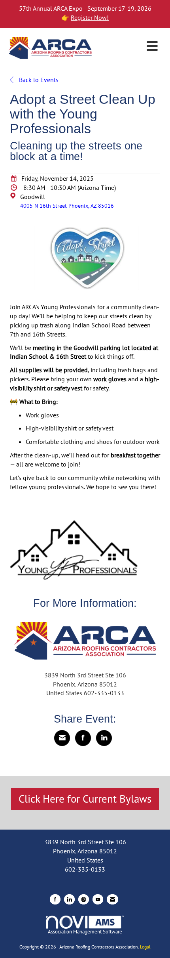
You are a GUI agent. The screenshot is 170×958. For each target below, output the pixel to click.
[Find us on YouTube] (98, 899)
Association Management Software (85, 931)
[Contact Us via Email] (112, 899)
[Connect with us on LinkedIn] (69, 899)
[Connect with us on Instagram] (83, 899)
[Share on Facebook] (83, 738)
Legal (145, 947)
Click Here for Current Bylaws (85, 799)
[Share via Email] (62, 738)
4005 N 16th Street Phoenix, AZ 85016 (67, 205)
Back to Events (38, 80)
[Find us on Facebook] (55, 899)
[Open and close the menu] (128, 46)
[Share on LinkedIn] (104, 738)
